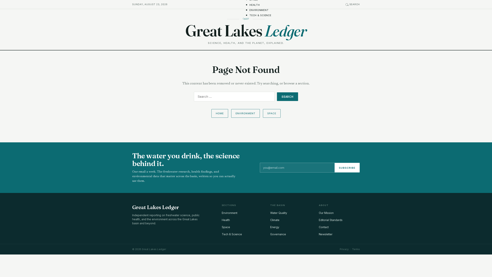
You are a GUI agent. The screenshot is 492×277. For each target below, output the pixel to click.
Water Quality (278, 212)
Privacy (344, 249)
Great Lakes (246, 30)
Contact (324, 227)
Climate (274, 220)
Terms (356, 249)
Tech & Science (260, 15)
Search (354, 4)
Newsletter (325, 234)
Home (220, 113)
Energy (274, 227)
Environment (258, 10)
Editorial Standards (330, 220)
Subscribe (347, 167)
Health (254, 4)
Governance (278, 234)
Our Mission (326, 212)
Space (271, 113)
